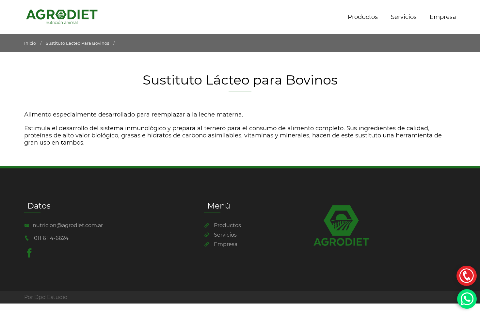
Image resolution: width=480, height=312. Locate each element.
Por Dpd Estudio (45, 297)
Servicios (404, 17)
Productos (363, 17)
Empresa (443, 17)
